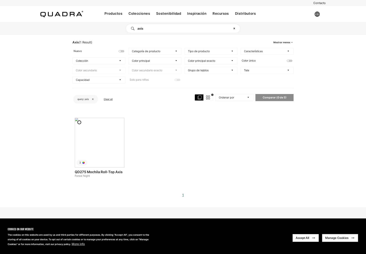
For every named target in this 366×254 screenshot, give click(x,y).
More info (78, 244)
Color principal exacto (201, 60)
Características (253, 51)
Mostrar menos (281, 42)
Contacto (319, 3)
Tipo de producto (199, 51)
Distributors (245, 13)
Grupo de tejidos (198, 70)
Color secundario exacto (147, 70)
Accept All (302, 237)
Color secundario (86, 70)
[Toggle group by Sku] (204, 97)
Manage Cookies (336, 238)
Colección (82, 60)
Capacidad (83, 79)
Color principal (141, 60)
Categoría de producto (146, 51)
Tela (246, 70)
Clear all (108, 99)
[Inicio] (61, 14)
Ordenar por (226, 97)
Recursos (221, 13)
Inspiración (196, 13)
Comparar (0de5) (275, 97)
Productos (113, 13)
